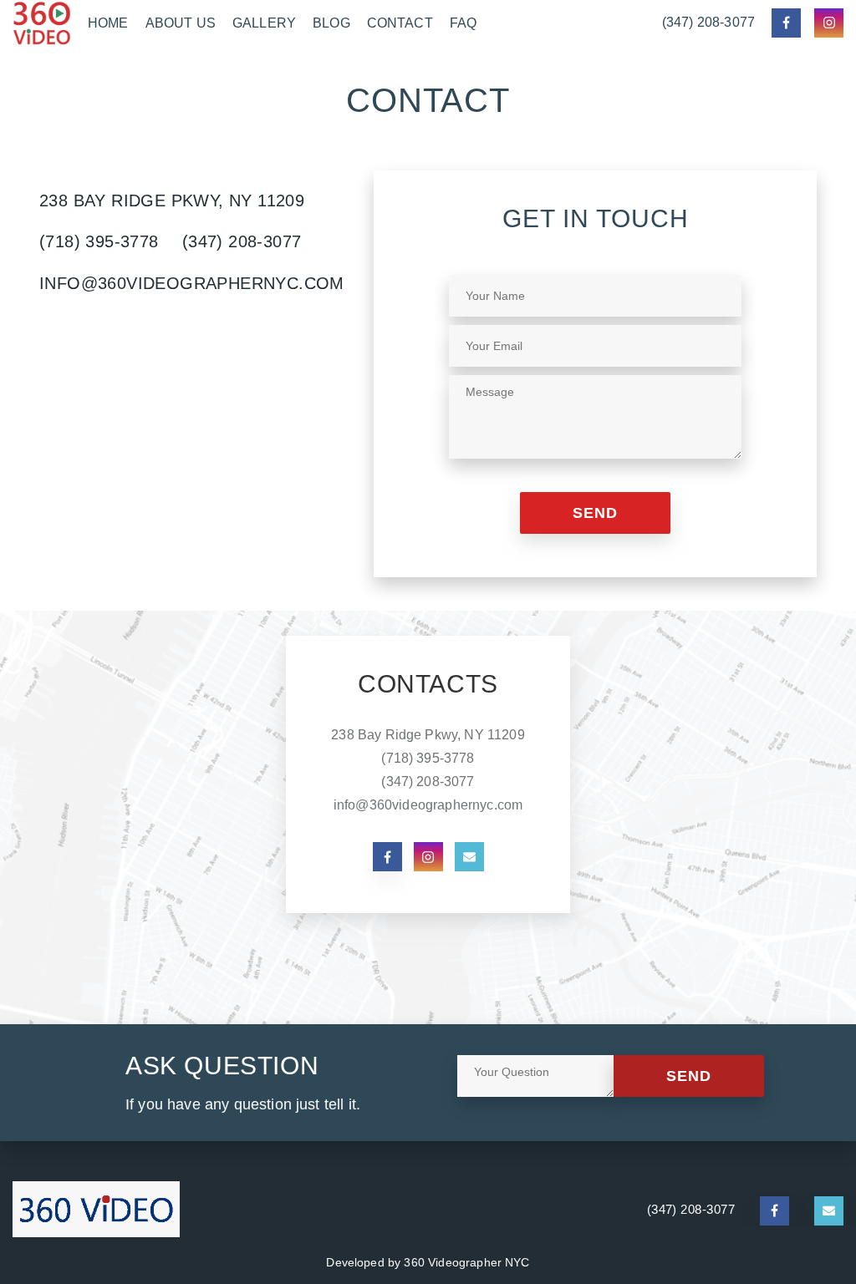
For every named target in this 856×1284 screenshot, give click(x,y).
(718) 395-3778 (99, 241)
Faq (463, 23)
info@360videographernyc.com (191, 283)
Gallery (264, 23)
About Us (180, 23)
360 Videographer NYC (466, 1262)
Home (108, 23)
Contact (400, 23)
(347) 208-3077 (708, 22)
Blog (331, 23)
